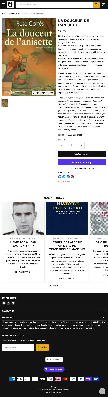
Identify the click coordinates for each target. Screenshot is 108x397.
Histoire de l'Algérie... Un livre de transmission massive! (67, 246)
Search (54, 387)
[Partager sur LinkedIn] (68, 176)
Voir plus (53, 286)
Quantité (61, 140)
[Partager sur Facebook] (59, 176)
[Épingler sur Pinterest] (72, 176)
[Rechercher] (96, 5)
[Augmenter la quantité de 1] (81, 145)
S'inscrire (42, 347)
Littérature (15, 14)
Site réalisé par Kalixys (54, 392)
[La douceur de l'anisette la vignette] (5, 102)
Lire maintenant (22, 272)
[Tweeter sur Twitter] (63, 176)
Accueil (5, 14)
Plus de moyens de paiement (82, 168)
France (53, 359)
